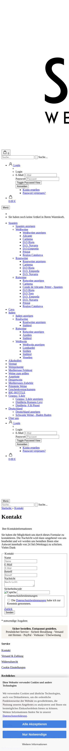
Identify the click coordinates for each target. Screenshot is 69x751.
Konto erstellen (31, 189)
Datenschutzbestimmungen (31, 600)
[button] (14, 165)
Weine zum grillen (18, 373)
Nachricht (9, 578)
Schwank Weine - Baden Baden (33, 414)
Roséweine (22, 318)
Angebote (13, 376)
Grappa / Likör (16, 395)
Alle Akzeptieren (34, 724)
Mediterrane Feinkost (20, 370)
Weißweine (22, 229)
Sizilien (27, 350)
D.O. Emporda (31, 270)
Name (7, 557)
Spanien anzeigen (25, 226)
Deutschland (15, 408)
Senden (9, 612)
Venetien (27, 357)
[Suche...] (36, 157)
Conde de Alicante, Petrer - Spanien (43, 286)
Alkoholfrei (14, 360)
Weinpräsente (16, 366)
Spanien (13, 223)
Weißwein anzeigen (34, 344)
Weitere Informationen (34, 744)
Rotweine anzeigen (33, 280)
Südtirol (27, 325)
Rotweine (21, 277)
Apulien (27, 334)
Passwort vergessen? (34, 192)
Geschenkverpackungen (21, 389)
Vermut (12, 363)
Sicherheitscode (13, 588)
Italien (11, 312)
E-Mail (19, 175)
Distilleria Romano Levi (29, 402)
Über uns (13, 418)
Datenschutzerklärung (15, 715)
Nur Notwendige (34, 734)
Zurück (8, 608)
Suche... (42, 157)
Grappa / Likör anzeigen (29, 398)
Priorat (26, 251)
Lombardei (29, 347)
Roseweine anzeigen (34, 261)
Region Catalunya (33, 254)
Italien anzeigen (24, 315)
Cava (11, 309)
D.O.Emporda (31, 248)
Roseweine (22, 258)
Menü (5, 207)
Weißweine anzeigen (34, 232)
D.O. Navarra (30, 245)
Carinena (28, 238)
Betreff (8, 571)
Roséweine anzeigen (34, 322)
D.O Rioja (28, 242)
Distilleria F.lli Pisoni (28, 405)
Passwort (21, 178)
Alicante (27, 235)
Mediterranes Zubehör (20, 382)
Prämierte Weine (17, 386)
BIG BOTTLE (16, 392)
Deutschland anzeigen (28, 411)
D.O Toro (28, 293)
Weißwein (21, 341)
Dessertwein (15, 379)
